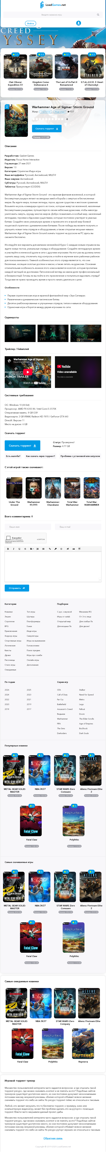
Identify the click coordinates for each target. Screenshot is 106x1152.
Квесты (8, 650)
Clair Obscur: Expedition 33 (15, 83)
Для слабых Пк (86, 621)
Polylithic (74, 839)
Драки (8, 655)
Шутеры (30, 616)
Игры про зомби (34, 655)
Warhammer (62, 719)
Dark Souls (84, 733)
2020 (7, 704)
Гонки (29, 626)
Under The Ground (14, 503)
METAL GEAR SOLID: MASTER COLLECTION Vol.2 (15, 790)
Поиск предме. (33, 650)
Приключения (11, 631)
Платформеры (33, 621)
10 (62, 119)
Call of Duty (62, 694)
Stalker (82, 690)
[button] (7, 549)
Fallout (82, 709)
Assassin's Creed (64, 709)
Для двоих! (84, 626)
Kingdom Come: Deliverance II (41, 83)
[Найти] (98, 14)
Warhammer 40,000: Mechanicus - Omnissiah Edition (33, 503)
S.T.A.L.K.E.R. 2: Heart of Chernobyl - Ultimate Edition (92, 83)
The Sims (61, 728)
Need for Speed (86, 694)
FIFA (59, 723)
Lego (81, 704)
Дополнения (32, 665)
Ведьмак (61, 714)
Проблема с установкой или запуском (80, 456)
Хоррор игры (11, 636)
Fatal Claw (31, 839)
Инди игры (32, 631)
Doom (82, 714)
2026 (7, 690)
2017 (29, 709)
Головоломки (33, 645)
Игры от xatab (63, 616)
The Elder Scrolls (86, 719)
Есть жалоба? (13, 456)
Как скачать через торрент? (40, 456)
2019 (29, 704)
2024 (7, 694)
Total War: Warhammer (72, 503)
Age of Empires (86, 723)
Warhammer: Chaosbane (53, 503)
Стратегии (9, 621)
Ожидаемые (10, 669)
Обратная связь (53, 1138)
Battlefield (61, 704)
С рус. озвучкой (64, 612)
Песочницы (10, 660)
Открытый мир (64, 621)
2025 (29, 690)
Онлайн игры (33, 660)
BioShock (83, 728)
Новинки (9, 612)
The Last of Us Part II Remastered (66, 83)
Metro (81, 699)
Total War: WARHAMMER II (91, 503)
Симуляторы (32, 636)
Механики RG (85, 612)
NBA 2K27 (40, 789)
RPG (6, 626)
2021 (29, 699)
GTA (59, 690)
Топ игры (31, 612)
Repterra (83, 1061)
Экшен (8, 616)
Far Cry (60, 699)
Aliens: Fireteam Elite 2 (91, 790)
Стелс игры (10, 665)
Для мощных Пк (64, 626)
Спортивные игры (13, 641)
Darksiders (62, 733)
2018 (7, 709)
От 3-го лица (85, 616)
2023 (29, 694)
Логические (10, 645)
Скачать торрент (45, 128)
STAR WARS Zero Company (66, 790)
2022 (7, 699)
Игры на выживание (36, 641)
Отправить (15, 588)
